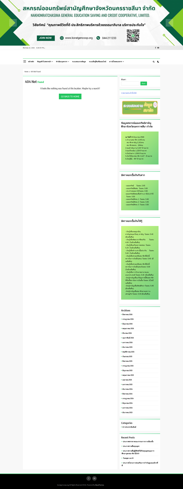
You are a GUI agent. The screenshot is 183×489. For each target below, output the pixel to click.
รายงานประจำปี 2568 (129, 93)
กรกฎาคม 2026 (128, 319)
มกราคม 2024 (127, 408)
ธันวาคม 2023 (127, 412)
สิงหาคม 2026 (127, 314)
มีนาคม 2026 (127, 333)
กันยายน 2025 (127, 356)
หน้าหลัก (31, 61)
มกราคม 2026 (127, 342)
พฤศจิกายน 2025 (128, 352)
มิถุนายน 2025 (127, 370)
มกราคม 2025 (127, 384)
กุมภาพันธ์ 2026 (128, 338)
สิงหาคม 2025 (127, 361)
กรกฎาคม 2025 (128, 366)
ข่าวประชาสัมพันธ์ (129, 427)
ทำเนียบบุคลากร (61, 61)
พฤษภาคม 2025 (128, 375)
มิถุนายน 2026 (127, 324)
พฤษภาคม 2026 (128, 328)
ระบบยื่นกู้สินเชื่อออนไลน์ (97, 61)
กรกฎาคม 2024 (128, 398)
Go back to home (70, 96)
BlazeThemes (99, 485)
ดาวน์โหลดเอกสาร (115, 61)
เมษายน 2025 (127, 380)
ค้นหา (123, 79)
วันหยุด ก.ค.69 (128, 458)
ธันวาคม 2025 (127, 347)
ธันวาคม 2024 (127, 389)
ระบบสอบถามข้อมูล (79, 61)
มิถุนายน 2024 (127, 403)
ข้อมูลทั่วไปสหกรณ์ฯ (44, 61)
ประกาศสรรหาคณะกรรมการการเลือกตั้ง (138, 441)
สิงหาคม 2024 (127, 394)
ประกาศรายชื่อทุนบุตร (131, 446)
